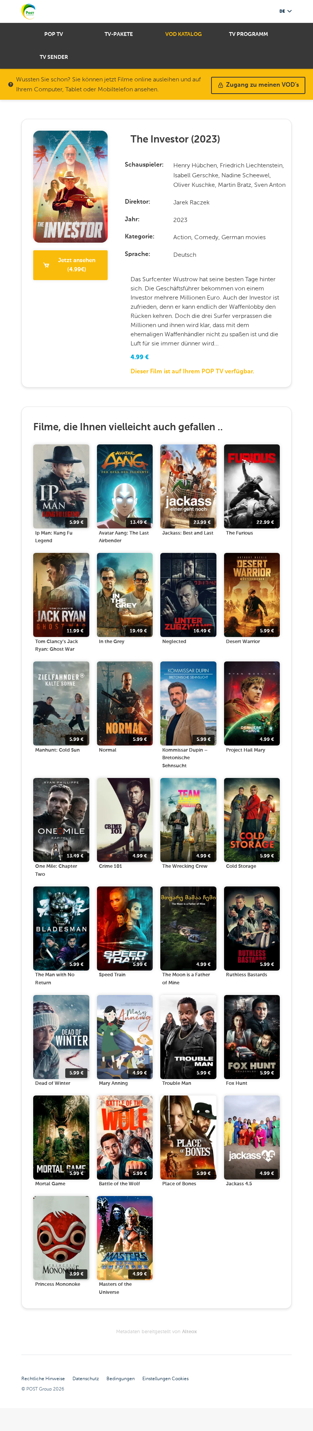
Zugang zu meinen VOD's (262, 85)
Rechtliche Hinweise (43, 1378)
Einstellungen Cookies (165, 1378)
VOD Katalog (183, 34)
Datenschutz (86, 1378)
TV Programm (248, 34)
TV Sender (54, 57)
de (282, 11)
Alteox (189, 1331)
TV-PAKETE (119, 34)
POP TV (53, 34)
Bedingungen (120, 1378)
